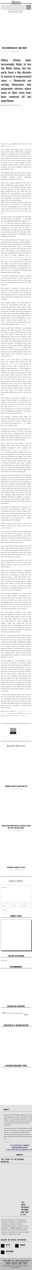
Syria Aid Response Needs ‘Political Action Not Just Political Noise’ (16, 827)
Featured (10, 988)
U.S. (13, 1260)
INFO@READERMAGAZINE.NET (20, 1147)
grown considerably (14, 364)
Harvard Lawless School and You (16, 786)
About (25, 1263)
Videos (20, 1263)
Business (8, 1262)
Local (17, 1260)
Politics (4, 51)
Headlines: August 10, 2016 (16, 867)
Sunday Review (9, 146)
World (9, 1260)
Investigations (22, 1262)
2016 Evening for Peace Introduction (16, 984)
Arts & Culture (25, 1260)
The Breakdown (22, 715)
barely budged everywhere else (22, 406)
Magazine (14, 1263)
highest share (23, 423)
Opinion (8, 1263)
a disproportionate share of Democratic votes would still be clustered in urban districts (16, 257)
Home (4, 1260)
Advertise (19, 1155)
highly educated (22, 324)
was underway (18, 347)
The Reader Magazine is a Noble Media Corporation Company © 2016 (15, 1266)
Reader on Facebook (16, 1006)
